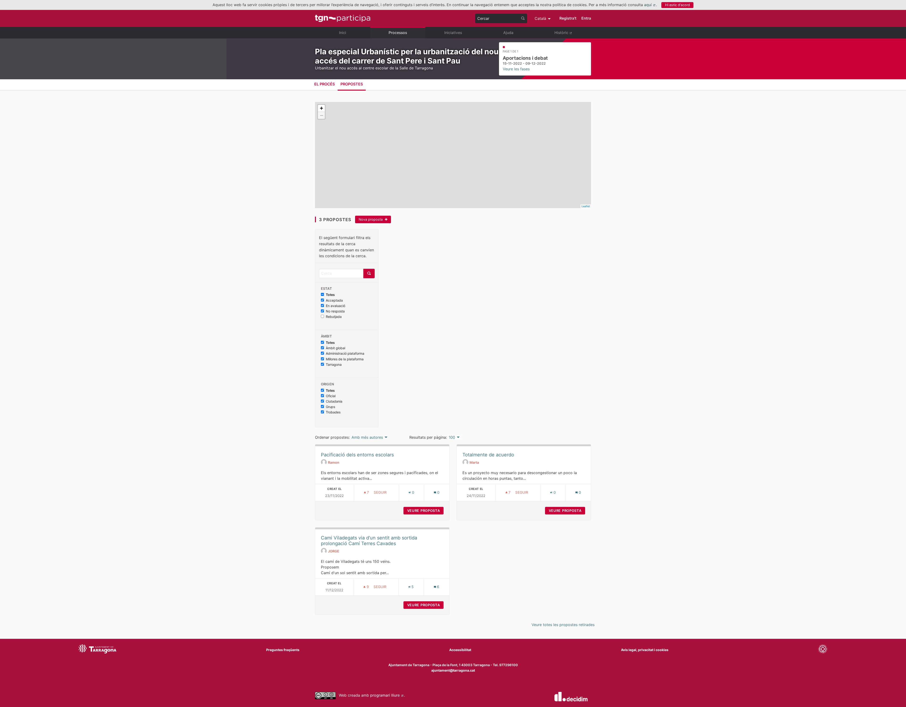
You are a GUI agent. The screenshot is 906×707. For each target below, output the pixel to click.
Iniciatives (453, 32)
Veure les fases (516, 69)
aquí (650, 4)
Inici (342, 32)
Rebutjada (334, 317)
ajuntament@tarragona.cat (453, 670)
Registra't (567, 18)
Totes (330, 295)
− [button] (321, 115)
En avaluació (335, 306)
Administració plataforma (345, 353)
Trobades (333, 412)
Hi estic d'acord (677, 5)
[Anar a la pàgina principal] (342, 18)
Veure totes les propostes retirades (563, 624)
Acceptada (334, 300)
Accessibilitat (460, 650)
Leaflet (586, 206)
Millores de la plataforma (345, 359)
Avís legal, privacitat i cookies (644, 650)
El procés (324, 84)
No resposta (335, 311)
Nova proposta (371, 219)
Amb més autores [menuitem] (367, 437)
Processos (398, 32)
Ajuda (508, 32)
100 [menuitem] (452, 437)
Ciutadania (334, 401)
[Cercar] (523, 18)
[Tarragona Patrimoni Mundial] (822, 649)
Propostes (351, 84)
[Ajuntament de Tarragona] (97, 649)
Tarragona (334, 364)
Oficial (331, 396)
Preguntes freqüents (282, 650)
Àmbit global (335, 348)
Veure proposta (425, 511)
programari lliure (387, 695)
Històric (572, 34)
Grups (330, 407)
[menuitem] (543, 18)
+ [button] (321, 108)
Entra (586, 18)
